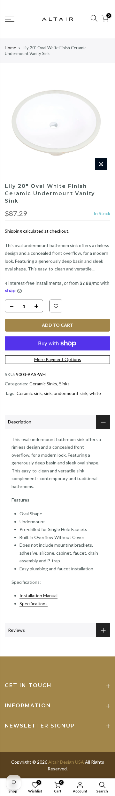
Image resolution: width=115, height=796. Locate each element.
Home (10, 47)
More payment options (57, 359)
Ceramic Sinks (43, 383)
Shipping (13, 231)
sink (48, 393)
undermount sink (71, 393)
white (95, 393)
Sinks (64, 383)
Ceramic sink (29, 393)
